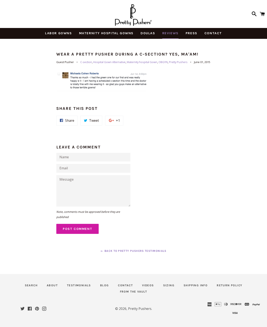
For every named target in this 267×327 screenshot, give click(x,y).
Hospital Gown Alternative (109, 62)
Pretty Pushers (178, 62)
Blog (104, 285)
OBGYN (163, 62)
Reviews (170, 33)
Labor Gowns (58, 33)
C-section (86, 62)
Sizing (168, 285)
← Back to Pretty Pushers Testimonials (133, 250)
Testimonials (79, 285)
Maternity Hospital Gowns (106, 33)
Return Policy (229, 285)
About (52, 285)
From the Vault (133, 291)
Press (191, 33)
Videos (148, 285)
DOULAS (148, 33)
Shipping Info (196, 285)
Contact (213, 33)
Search (31, 285)
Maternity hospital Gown (142, 62)
